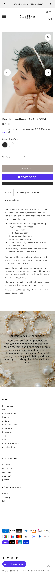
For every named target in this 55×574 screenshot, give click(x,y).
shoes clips (7, 428)
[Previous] (4, 4)
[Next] (50, 4)
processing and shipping (27, 192)
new (4, 451)
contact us (7, 468)
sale (4, 436)
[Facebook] (3, 558)
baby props (7, 432)
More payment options (27, 184)
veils (4, 410)
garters (5, 421)
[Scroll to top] (48, 566)
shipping (6, 497)
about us (6, 465)
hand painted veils (10, 443)
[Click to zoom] (48, 37)
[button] (48, 11)
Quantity (6, 157)
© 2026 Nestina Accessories (14, 571)
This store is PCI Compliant (38, 571)
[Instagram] (12, 558)
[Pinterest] (7, 558)
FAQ (4, 501)
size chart (6, 476)
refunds (5, 493)
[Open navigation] (10, 16)
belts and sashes (10, 424)
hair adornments (10, 413)
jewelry (5, 417)
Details (8, 192)
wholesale (6, 472)
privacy (5, 479)
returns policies (12, 200)
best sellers (7, 406)
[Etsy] (16, 558)
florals (5, 439)
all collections (8, 447)
